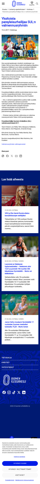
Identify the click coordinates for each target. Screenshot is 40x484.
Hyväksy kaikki (20, 463)
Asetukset (20, 475)
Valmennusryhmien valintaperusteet (13, 144)
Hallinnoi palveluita (19, 456)
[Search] (37, 3)
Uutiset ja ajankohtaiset (17, 9)
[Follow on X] (19, 393)
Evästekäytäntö (9, 480)
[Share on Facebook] (7, 156)
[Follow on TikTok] (14, 393)
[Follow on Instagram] (9, 393)
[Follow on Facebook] (4, 393)
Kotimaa (30, 9)
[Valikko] (3, 3)
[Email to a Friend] (16, 156)
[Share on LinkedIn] (20, 156)
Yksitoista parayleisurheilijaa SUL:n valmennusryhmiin (20, 12)
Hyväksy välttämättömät (20, 469)
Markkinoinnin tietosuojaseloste (24, 480)
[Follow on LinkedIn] (23, 393)
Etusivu (4, 9)
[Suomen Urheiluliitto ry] (19, 3)
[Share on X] (12, 156)
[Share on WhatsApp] (3, 156)
